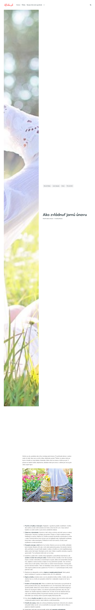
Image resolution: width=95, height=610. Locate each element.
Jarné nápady (56, 186)
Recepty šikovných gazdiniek (34, 5)
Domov (18, 5)
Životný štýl (69, 186)
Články (23, 5)
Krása (63, 186)
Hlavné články (47, 186)
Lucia (52, 218)
